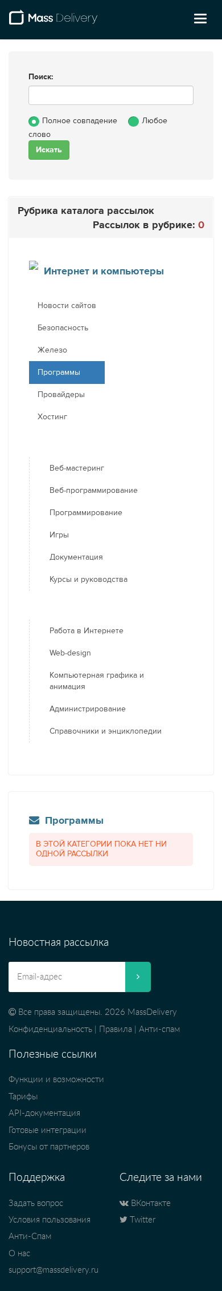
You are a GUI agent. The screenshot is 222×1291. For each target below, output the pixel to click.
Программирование (86, 513)
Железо (52, 350)
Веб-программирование (94, 491)
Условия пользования (50, 1220)
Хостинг (52, 417)
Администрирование (88, 709)
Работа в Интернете (87, 631)
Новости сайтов (67, 306)
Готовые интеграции (48, 1130)
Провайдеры (61, 395)
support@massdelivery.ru (53, 1270)
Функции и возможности (56, 1079)
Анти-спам (159, 1029)
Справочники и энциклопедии (106, 731)
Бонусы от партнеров (49, 1147)
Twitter (141, 1220)
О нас (19, 1253)
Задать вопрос (36, 1203)
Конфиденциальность (50, 1029)
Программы (59, 373)
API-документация (44, 1113)
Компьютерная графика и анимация (97, 681)
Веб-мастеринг (77, 468)
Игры (59, 535)
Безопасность (63, 328)
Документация (76, 557)
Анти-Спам (30, 1236)
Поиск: (41, 77)
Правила (115, 1029)
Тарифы (23, 1096)
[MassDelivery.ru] (53, 21)
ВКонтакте (150, 1203)
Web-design (70, 653)
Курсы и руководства (89, 580)
